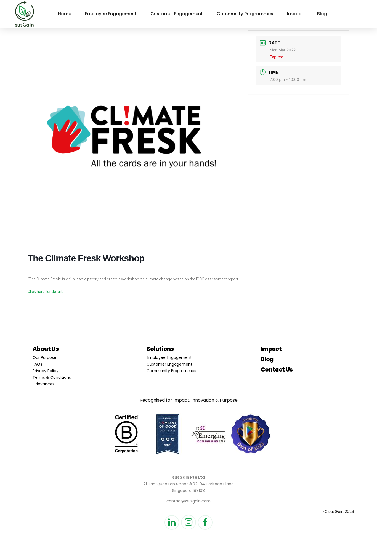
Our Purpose (44, 357)
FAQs (37, 364)
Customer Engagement (176, 13)
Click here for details (46, 291)
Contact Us (277, 370)
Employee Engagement (111, 13)
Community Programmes (245, 13)
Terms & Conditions (52, 377)
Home (64, 13)
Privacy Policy (46, 371)
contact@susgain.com (188, 501)
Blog (322, 13)
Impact (295, 13)
